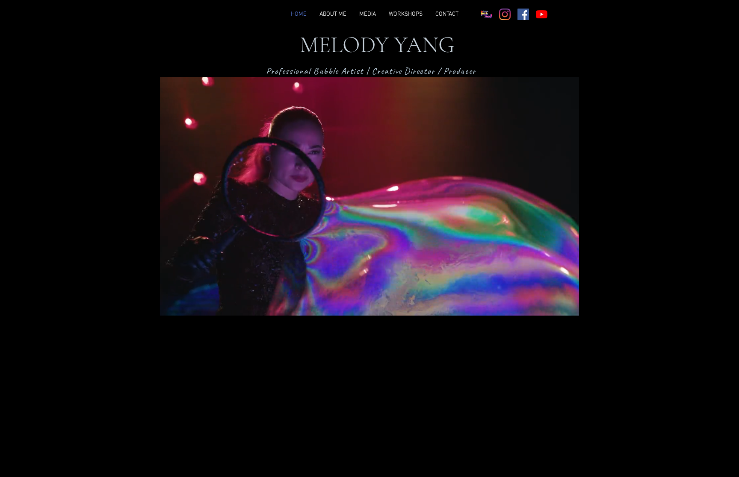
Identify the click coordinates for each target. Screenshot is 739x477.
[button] (568, 306)
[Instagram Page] (505, 14)
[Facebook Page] (523, 14)
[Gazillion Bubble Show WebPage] (486, 14)
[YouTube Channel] (541, 14)
